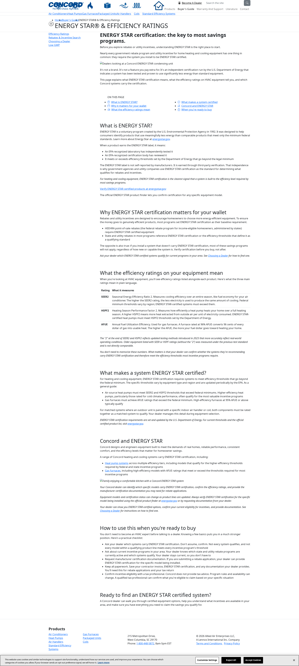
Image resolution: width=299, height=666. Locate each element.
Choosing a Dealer (218, 255)
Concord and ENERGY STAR (197, 106)
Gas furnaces (113, 470)
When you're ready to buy (196, 109)
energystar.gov (161, 139)
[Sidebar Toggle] (51, 23)
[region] (149, 660)
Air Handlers (56, 641)
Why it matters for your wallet (128, 106)
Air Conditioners (58, 634)
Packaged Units (92, 638)
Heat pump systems (116, 463)
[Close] (294, 660)
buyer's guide (70, 20)
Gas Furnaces (91, 634)
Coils (85, 641)
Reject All (231, 660)
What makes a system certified (199, 102)
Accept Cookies (253, 660)
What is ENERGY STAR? (124, 102)
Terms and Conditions (209, 643)
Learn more (103, 662)
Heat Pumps (56, 638)
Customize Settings (207, 660)
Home (58, 20)
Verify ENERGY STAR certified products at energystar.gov (133, 189)
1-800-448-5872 (145, 643)
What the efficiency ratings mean (130, 109)
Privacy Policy (232, 643)
